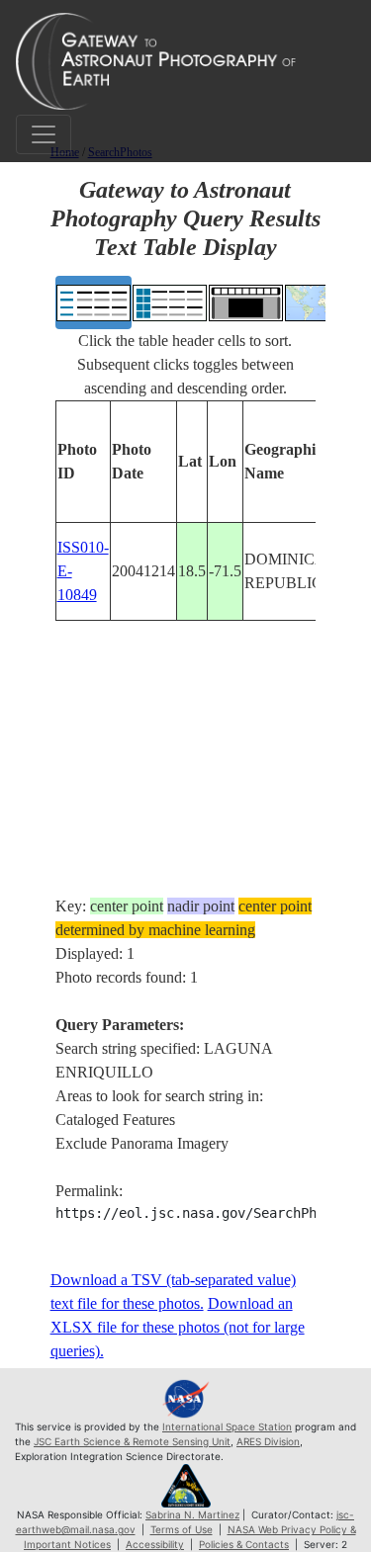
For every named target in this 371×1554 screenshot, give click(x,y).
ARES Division (268, 1441)
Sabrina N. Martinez (192, 1514)
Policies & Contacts (244, 1544)
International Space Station (227, 1426)
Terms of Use (181, 1529)
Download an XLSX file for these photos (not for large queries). (177, 1327)
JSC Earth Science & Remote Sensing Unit (132, 1441)
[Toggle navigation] (43, 134)
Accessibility (155, 1544)
